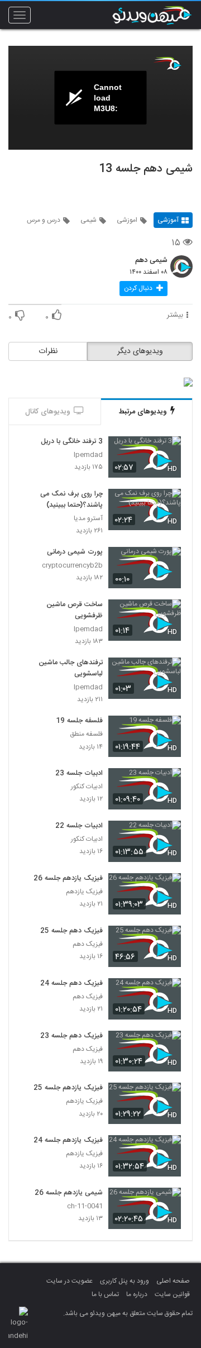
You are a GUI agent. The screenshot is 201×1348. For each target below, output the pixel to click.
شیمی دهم (151, 260)
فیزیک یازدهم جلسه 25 (68, 1088)
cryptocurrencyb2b (72, 565)
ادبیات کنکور (87, 787)
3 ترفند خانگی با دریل (72, 441)
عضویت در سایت (69, 1281)
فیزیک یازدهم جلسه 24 (68, 1140)
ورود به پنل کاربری (124, 1281)
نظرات (48, 351)
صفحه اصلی (173, 1281)
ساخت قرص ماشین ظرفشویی (74, 610)
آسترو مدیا (88, 518)
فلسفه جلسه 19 (79, 721)
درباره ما (136, 1294)
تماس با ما (105, 1294)
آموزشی (168, 220)
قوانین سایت (172, 1294)
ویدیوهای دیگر (140, 351)
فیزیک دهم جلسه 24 (71, 983)
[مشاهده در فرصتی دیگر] (167, 451)
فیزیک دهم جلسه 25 (71, 931)
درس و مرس (43, 220)
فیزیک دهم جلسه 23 (71, 1036)
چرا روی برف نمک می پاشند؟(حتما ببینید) (71, 500)
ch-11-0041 (85, 1206)
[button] (143, 288)
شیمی (88, 220)
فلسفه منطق (86, 734)
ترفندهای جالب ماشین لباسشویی (71, 669)
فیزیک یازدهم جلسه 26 (68, 878)
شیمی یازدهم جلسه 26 (69, 1193)
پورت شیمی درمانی (75, 552)
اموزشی (127, 220)
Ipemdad (88, 455)
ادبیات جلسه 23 (79, 773)
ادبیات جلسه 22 (79, 826)
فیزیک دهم (88, 944)
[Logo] (167, 63)
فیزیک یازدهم (84, 892)
